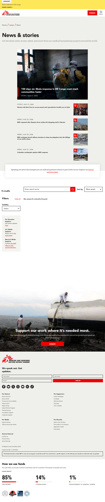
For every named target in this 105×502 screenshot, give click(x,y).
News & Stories (6, 422)
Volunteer (56, 403)
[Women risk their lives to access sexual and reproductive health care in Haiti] (52, 109)
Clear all (18, 199)
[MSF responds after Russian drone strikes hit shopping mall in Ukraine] (52, 124)
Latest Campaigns (58, 396)
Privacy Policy (6, 438)
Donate (52, 344)
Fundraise (56, 399)
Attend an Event (58, 401)
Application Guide (59, 427)
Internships (57, 429)
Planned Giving (6, 410)
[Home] (27, 12)
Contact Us (5, 436)
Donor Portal (5, 399)
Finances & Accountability (9, 401)
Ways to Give (5, 403)
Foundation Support (7, 412)
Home (4, 25)
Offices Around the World (9, 424)
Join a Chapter (58, 405)
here (6, 225)
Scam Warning (6, 441)
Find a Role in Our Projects (61, 424)
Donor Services (6, 396)
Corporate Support (7, 415)
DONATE (92, 13)
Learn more (6, 7)
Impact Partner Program (8, 408)
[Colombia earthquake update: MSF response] (52, 155)
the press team (10, 234)
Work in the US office (59, 422)
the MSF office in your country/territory (10, 245)
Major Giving (5, 405)
